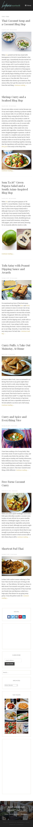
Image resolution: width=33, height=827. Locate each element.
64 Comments (13, 278)
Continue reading (20, 85)
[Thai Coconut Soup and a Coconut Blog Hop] (22, 728)
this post (4, 146)
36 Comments (13, 29)
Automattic (19, 824)
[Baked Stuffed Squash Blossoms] (10, 716)
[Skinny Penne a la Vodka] (22, 704)
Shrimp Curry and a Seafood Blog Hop (14, 98)
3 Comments (13, 554)
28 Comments (12, 198)
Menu (29, 5)
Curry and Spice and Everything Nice (14, 418)
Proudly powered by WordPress (13, 822)
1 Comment (15, 490)
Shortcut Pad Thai (13, 548)
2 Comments (14, 425)
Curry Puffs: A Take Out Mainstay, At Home (16, 346)
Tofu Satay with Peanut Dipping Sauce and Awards (16, 269)
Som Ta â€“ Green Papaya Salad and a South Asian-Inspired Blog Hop (15, 188)
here (22, 305)
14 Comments (11, 354)
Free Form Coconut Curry (13, 483)
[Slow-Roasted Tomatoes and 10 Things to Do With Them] (10, 704)
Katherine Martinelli (16, 809)
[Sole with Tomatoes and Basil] (10, 728)
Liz (7, 55)
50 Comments (12, 106)
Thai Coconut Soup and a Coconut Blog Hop (16, 22)
